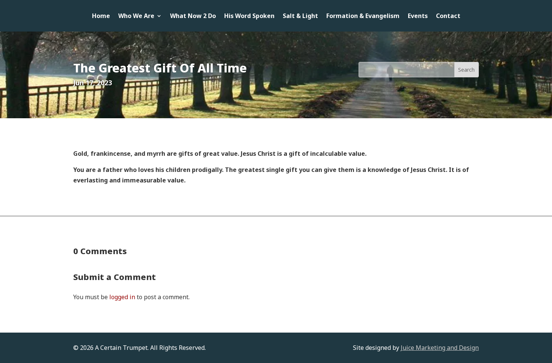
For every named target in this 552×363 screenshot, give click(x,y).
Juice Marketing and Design (440, 347)
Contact (448, 16)
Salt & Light (300, 16)
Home (101, 16)
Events (418, 16)
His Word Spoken (249, 16)
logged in (122, 297)
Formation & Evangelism (363, 16)
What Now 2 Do (193, 16)
